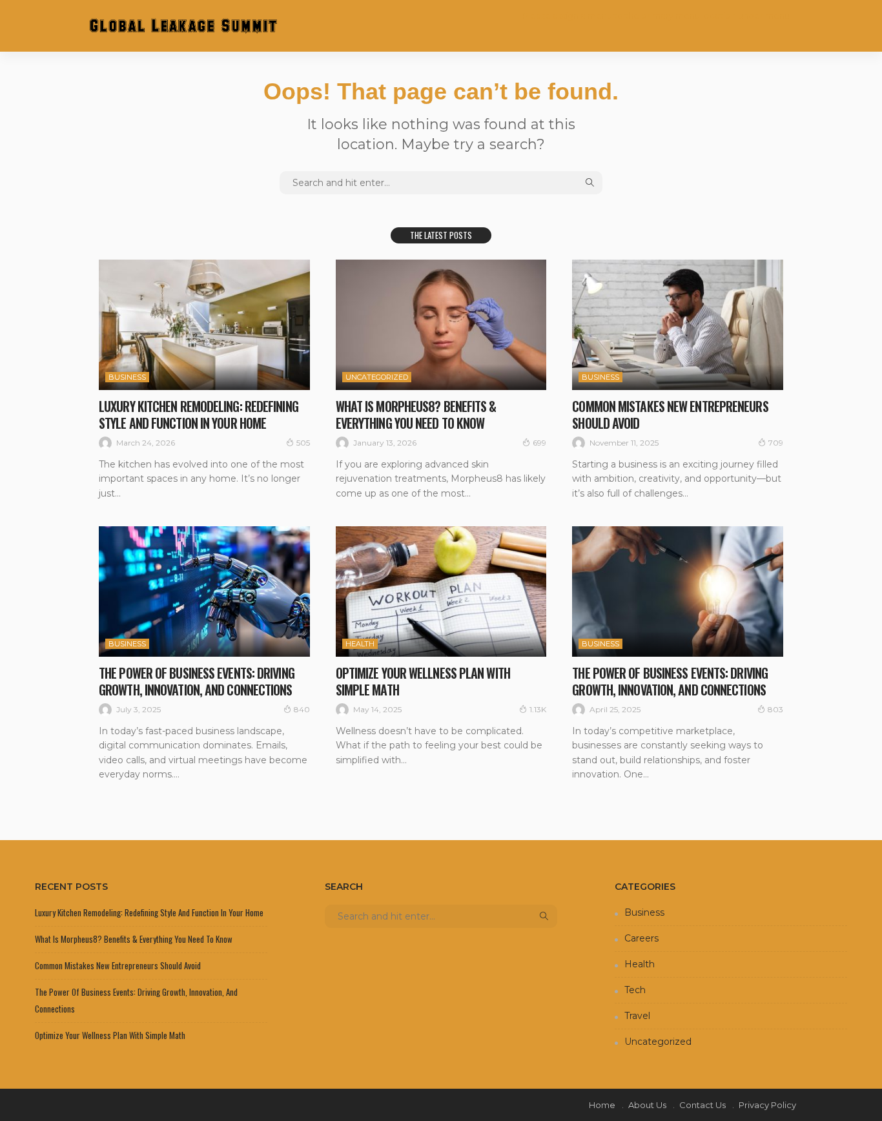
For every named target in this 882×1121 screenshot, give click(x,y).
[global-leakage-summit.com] (183, 25)
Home (602, 1105)
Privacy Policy (767, 1105)
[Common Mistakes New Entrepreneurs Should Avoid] (677, 325)
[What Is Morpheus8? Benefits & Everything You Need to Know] (441, 325)
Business (127, 377)
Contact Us (702, 1105)
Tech (635, 990)
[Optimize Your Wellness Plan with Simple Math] (441, 591)
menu (777, 15)
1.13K (537, 709)
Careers (641, 938)
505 (303, 442)
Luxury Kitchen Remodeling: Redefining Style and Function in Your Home (198, 414)
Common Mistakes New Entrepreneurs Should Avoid (670, 414)
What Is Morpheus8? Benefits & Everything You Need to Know (416, 414)
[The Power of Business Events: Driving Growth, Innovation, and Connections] (204, 591)
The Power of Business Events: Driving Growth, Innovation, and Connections (196, 681)
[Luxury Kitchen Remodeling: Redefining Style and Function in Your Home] (204, 325)
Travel (637, 1016)
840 (302, 709)
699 (539, 442)
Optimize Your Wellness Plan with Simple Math (423, 681)
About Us (647, 1105)
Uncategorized (376, 377)
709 (775, 442)
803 (775, 709)
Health (359, 643)
